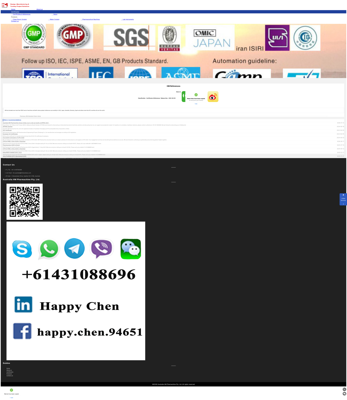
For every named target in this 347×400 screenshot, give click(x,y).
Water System (54, 19)
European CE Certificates (10, 134)
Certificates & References (21, 14)
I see (196, 103)
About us (40, 9)
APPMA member (7, 126)
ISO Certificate (7, 130)
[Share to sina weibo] (208, 92)
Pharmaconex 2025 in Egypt (11, 145)
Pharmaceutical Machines (91, 19)
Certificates (15, 12)
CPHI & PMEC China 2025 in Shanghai (14, 149)
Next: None (37, 116)
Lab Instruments (128, 19)
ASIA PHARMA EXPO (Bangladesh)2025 (14, 156)
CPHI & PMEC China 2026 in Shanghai (14, 141)
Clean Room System (20, 19)
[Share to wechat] (182, 92)
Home (13, 9)
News (55, 14)
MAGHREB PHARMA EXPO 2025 (12, 152)
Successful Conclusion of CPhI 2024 (13, 137)
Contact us (15, 21)
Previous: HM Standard (27, 116)
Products (14, 17)
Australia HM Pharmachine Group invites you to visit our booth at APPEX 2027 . (26, 123)
